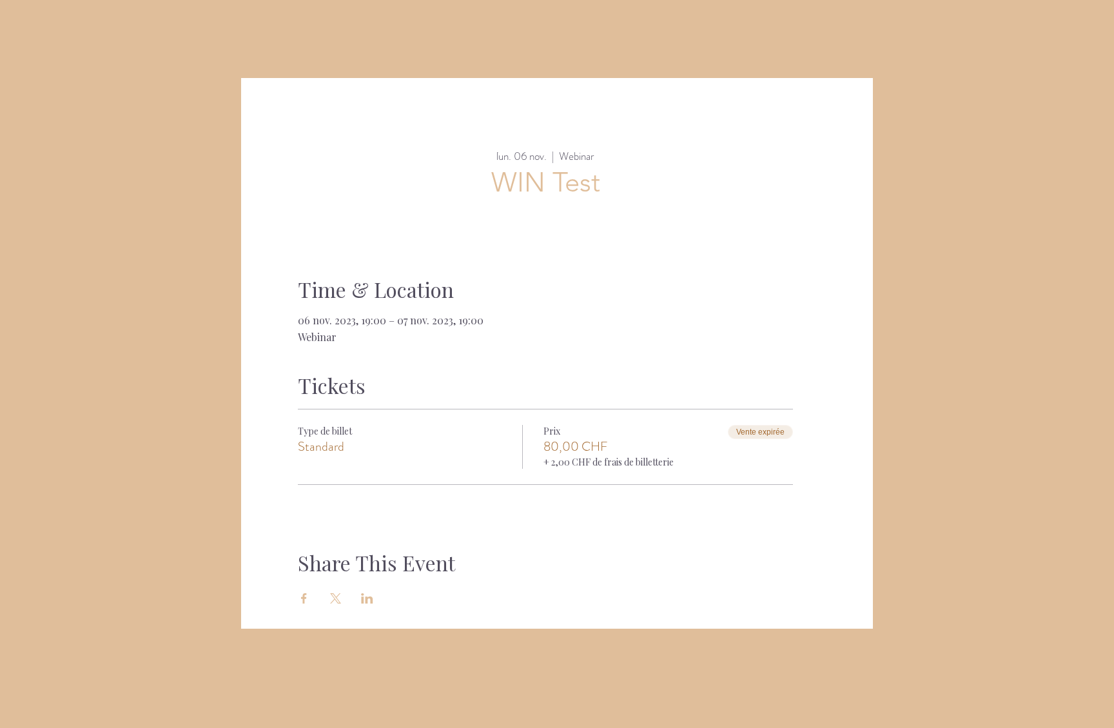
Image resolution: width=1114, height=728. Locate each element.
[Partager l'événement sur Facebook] (304, 598)
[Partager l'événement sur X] (335, 598)
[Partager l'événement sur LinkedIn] (367, 598)
